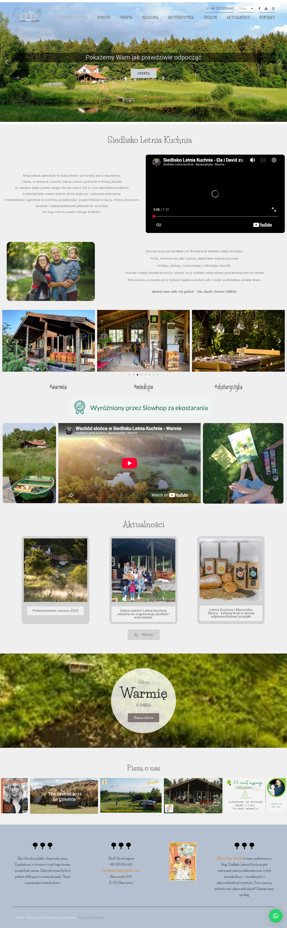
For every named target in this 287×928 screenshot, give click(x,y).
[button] (7, 62)
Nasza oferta (143, 717)
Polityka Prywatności (91, 917)
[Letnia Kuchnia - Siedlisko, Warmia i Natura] (26, 15)
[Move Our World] (182, 861)
